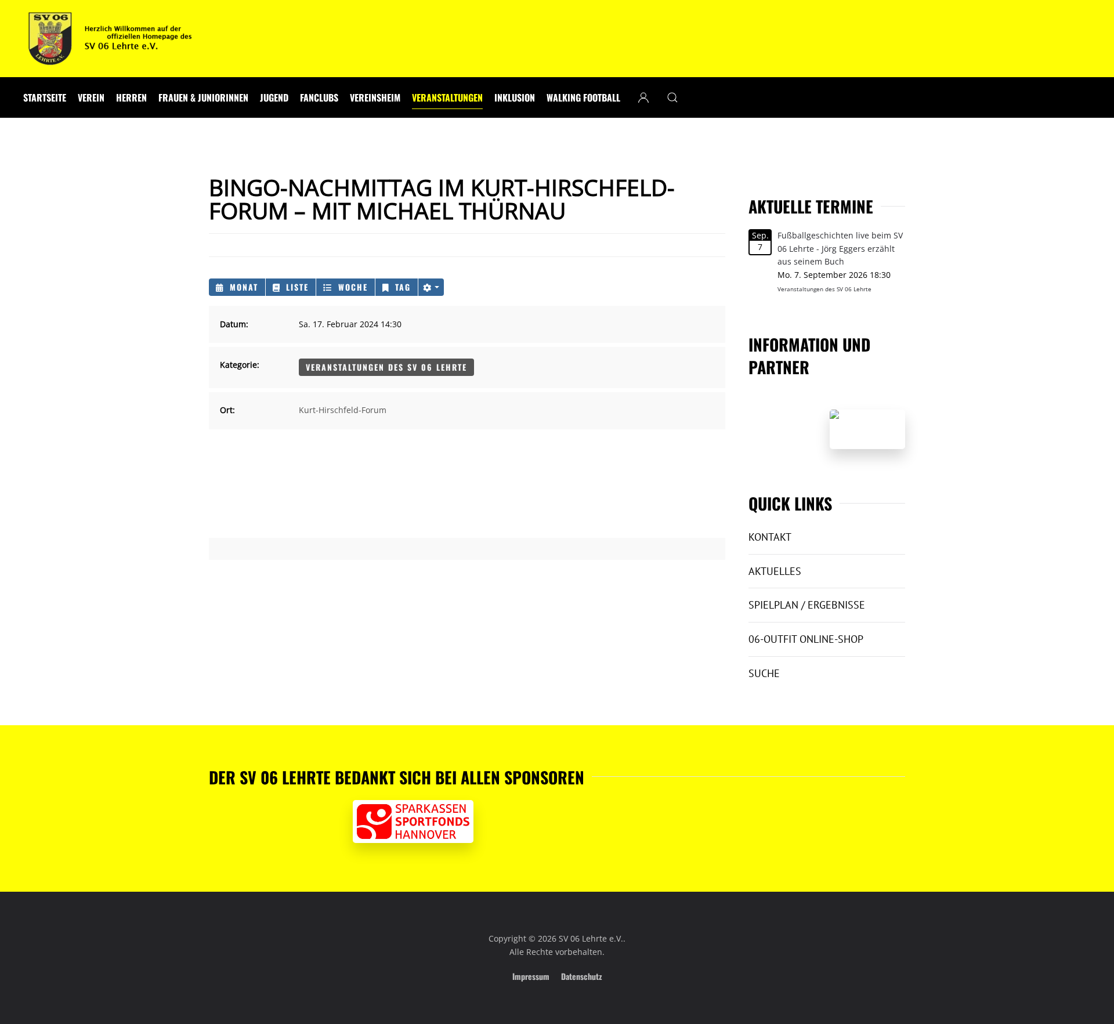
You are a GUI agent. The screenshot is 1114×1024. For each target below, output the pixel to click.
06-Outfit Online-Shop (805, 639)
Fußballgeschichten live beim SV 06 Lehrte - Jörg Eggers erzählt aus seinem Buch (840, 248)
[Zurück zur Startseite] (110, 39)
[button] (672, 97)
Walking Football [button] (583, 97)
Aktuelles (774, 571)
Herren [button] (131, 97)
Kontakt (769, 537)
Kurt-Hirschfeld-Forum (342, 409)
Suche (764, 673)
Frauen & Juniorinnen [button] (203, 97)
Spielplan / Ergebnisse (806, 604)
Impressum (530, 976)
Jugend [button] (274, 97)
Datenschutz (581, 976)
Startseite (44, 97)
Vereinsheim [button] (375, 97)
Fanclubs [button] (319, 97)
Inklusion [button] (514, 97)
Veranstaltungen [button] (447, 97)
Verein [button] (91, 97)
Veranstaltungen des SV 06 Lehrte (386, 367)
